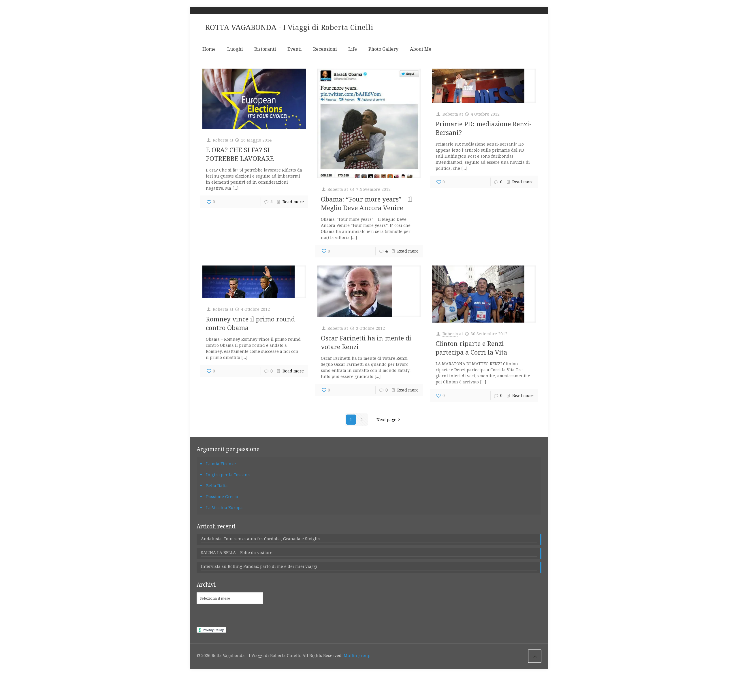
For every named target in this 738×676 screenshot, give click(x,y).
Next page (386, 419)
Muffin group (357, 655)
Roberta (220, 140)
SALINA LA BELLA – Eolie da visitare (236, 552)
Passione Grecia (222, 496)
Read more (293, 201)
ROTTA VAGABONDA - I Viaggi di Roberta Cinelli (289, 27)
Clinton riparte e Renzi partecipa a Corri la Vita (471, 347)
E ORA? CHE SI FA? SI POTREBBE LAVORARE (240, 154)
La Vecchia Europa (224, 507)
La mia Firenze (221, 463)
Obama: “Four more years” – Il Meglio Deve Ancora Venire (366, 203)
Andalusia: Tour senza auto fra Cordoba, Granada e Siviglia (260, 538)
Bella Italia (217, 485)
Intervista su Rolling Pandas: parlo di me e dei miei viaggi (259, 566)
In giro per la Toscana (228, 474)
